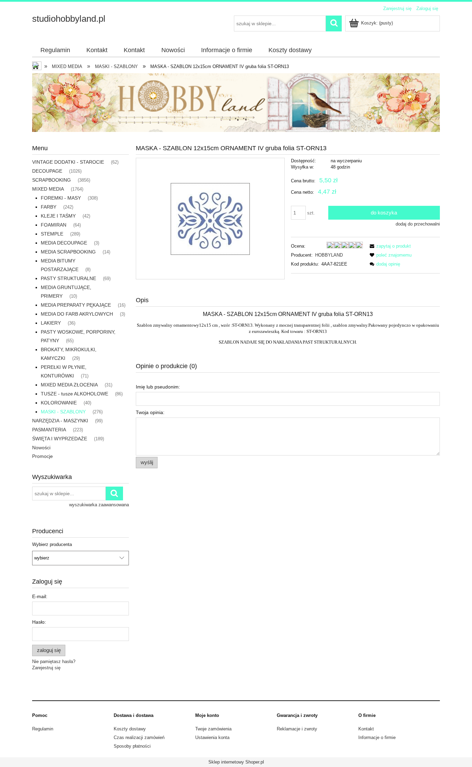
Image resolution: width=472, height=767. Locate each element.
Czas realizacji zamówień (139, 737)
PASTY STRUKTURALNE (68, 278)
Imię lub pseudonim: (158, 387)
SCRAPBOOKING (51, 180)
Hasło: (39, 622)
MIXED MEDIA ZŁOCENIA (69, 384)
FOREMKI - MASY (61, 198)
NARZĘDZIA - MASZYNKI (60, 420)
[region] (236, 102)
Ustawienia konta (212, 737)
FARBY (48, 207)
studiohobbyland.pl (68, 18)
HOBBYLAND (329, 255)
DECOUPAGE (47, 171)
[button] (389, 246)
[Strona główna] (37, 66)
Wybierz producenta (52, 544)
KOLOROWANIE (59, 402)
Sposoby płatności (132, 746)
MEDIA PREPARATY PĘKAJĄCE (76, 305)
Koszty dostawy (130, 728)
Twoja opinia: (150, 412)
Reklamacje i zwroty (297, 728)
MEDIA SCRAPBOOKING (68, 252)
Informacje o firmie (377, 737)
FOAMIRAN (53, 225)
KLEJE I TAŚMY (58, 216)
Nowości (41, 447)
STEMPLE (52, 234)
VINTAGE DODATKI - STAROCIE (68, 162)
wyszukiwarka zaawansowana (99, 504)
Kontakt (366, 728)
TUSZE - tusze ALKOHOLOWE (74, 393)
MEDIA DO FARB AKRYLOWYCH (77, 314)
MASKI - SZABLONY (63, 411)
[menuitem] (55, 50)
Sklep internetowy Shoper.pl (236, 762)
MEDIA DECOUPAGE (64, 243)
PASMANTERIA (49, 429)
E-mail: (39, 596)
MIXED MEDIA (48, 189)
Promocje (42, 456)
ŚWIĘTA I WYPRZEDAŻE (59, 438)
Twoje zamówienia (213, 728)
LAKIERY (51, 323)
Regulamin (42, 728)
